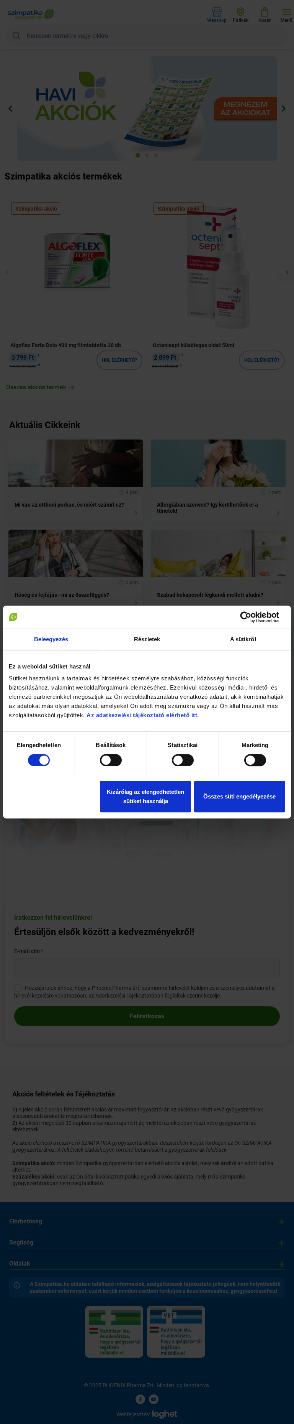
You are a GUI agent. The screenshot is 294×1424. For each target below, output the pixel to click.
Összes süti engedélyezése (239, 796)
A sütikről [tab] (243, 639)
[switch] (111, 760)
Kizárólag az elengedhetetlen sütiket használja (145, 796)
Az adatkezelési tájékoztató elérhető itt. (144, 715)
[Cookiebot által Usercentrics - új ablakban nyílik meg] (251, 617)
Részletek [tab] (147, 639)
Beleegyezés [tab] (51, 639)
